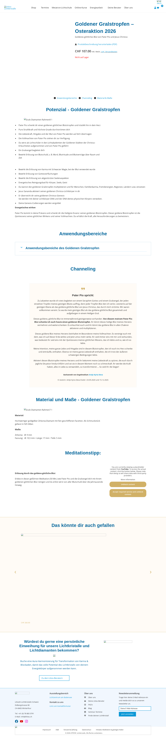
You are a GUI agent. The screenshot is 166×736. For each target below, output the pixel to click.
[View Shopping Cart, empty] (160, 7)
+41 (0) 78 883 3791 (26, 713)
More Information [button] (128, 479)
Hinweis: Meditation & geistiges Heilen (109, 730)
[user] (155, 8)
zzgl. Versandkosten (109, 51)
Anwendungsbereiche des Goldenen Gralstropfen (62, 248)
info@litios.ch (26, 716)
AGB (57, 730)
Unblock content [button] (128, 484)
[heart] (158, 8)
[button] (37, 7)
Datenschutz (86, 730)
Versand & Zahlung (70, 730)
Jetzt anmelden (127, 714)
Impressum (47, 730)
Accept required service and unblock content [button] (128, 493)
